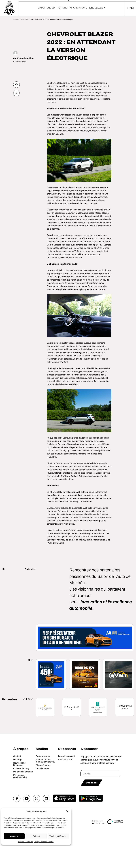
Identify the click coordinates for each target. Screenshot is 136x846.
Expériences (46, 8)
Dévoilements (42, 768)
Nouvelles (96, 8)
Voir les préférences (58, 836)
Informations (78, 8)
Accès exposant (65, 759)
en (132, 8)
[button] (67, 811)
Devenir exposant (66, 756)
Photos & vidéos (43, 765)
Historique (18, 759)
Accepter (14, 836)
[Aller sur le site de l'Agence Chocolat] (115, 823)
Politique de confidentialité (44, 842)
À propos (20, 749)
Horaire (62, 8)
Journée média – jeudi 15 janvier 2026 (45, 760)
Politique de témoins (25, 842)
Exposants (67, 749)
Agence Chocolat (98, 823)
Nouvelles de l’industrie (19, 764)
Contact (17, 756)
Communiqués (43, 756)
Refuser (36, 836)
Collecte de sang (21, 768)
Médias (42, 749)
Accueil (16, 19)
